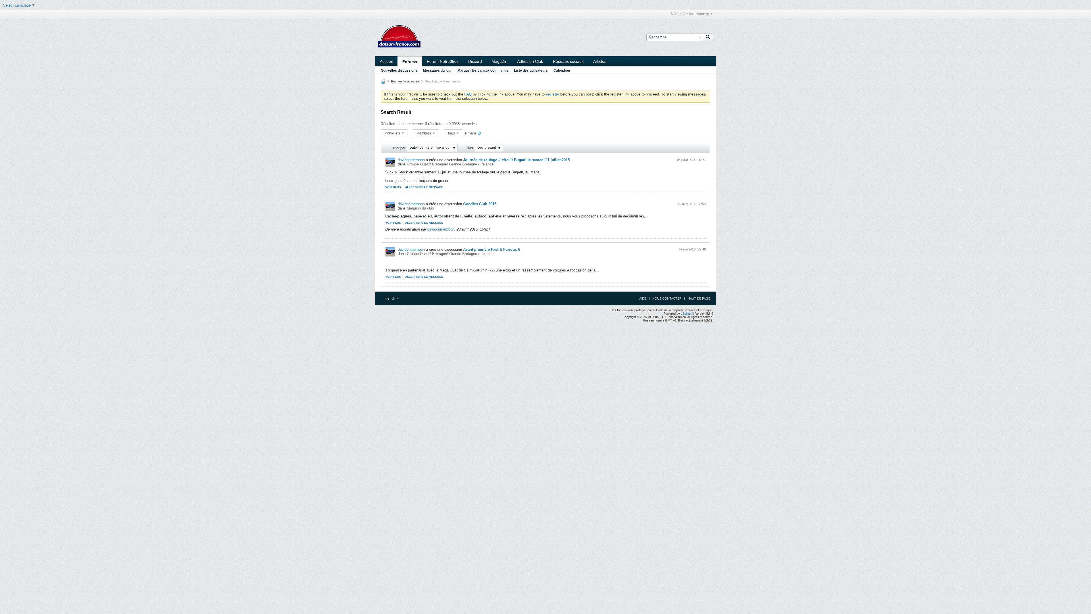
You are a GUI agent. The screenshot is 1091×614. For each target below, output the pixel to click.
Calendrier (562, 70)
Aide (642, 298)
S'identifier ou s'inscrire (690, 14)
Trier (469, 148)
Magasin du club (420, 208)
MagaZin (499, 61)
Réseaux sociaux (568, 61)
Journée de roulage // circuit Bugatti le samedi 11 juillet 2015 (516, 160)
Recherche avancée (405, 81)
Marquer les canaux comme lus (482, 70)
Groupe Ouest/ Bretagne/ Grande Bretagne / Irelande (450, 164)
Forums (409, 61)
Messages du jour (437, 70)
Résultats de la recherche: (402, 124)
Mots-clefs (392, 133)
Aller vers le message (424, 187)
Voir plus (393, 187)
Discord (475, 61)
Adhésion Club (530, 61)
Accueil (386, 61)
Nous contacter (667, 298)
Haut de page (699, 298)
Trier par (398, 148)
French (390, 298)
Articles (599, 61)
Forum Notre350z (443, 61)
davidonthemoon (411, 160)
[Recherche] (708, 37)
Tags (451, 133)
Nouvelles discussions (399, 70)
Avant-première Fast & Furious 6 (491, 249)
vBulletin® (687, 313)
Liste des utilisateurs (531, 70)
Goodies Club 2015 (479, 204)
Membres (424, 133)
